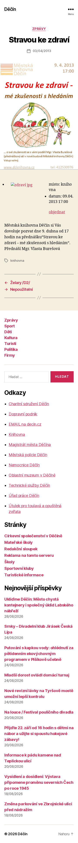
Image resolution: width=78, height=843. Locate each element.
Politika (11, 349)
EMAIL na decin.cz (25, 424)
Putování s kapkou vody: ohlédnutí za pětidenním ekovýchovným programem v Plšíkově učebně (38, 653)
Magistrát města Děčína (30, 444)
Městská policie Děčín (28, 455)
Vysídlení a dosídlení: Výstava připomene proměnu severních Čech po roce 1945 (38, 782)
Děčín (10, 9)
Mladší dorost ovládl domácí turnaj (36, 675)
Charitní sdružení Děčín (29, 404)
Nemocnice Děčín (24, 465)
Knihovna (17, 434)
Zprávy (39, 29)
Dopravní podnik (23, 414)
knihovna (17, 260)
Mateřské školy (18, 542)
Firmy (9, 355)
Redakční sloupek (20, 549)
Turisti (10, 343)
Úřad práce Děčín (24, 495)
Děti (8, 332)
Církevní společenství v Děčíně (33, 536)
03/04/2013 (42, 51)
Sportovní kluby (19, 568)
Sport (9, 326)
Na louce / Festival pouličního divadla (38, 712)
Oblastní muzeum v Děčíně (32, 475)
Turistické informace (24, 575)
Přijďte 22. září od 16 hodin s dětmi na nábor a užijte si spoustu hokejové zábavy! (38, 733)
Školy (9, 562)
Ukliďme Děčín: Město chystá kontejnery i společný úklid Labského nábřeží (38, 605)
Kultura (11, 337)
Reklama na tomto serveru (29, 555)
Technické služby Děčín (29, 485)
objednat (57, 212)
